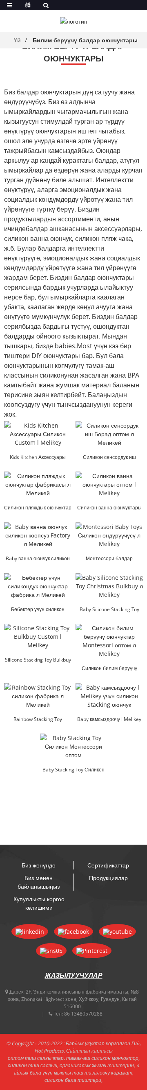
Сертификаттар (108, 865)
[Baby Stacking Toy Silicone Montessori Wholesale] (73, 746)
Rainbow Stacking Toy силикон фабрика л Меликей (38, 720)
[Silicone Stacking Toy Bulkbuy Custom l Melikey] (37, 636)
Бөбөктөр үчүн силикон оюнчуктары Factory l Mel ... (37, 610)
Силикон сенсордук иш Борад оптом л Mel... (109, 458)
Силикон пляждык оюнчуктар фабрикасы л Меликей (37, 508)
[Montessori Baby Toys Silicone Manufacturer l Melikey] (109, 535)
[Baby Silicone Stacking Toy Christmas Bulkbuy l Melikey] (109, 586)
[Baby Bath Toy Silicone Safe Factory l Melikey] (37, 535)
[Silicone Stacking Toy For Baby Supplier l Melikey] (109, 696)
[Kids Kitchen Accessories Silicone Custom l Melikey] (37, 434)
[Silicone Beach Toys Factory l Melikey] (37, 484)
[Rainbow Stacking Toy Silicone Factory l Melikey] (37, 696)
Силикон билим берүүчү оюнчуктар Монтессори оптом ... (109, 669)
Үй (17, 40)
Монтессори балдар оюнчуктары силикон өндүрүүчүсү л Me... (109, 559)
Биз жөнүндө (39, 865)
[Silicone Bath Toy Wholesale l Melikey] (109, 484)
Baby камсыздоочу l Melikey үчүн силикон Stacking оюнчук (109, 720)
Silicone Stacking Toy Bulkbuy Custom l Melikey (38, 660)
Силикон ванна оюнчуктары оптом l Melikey (109, 508)
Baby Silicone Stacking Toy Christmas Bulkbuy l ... (109, 610)
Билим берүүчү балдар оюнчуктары (85, 40)
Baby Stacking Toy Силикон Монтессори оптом (73, 770)
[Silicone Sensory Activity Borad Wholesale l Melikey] (109, 434)
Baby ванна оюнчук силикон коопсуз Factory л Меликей (38, 559)
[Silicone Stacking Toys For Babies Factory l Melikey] (37, 586)
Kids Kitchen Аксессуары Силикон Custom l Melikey (38, 458)
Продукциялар (108, 878)
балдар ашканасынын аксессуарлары (83, 228)
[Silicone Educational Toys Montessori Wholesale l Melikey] (109, 641)
